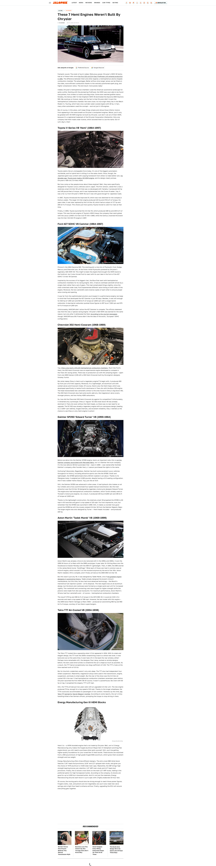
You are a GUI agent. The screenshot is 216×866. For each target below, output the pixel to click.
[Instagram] (144, 2)
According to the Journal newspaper (104, 314)
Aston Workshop (119, 556)
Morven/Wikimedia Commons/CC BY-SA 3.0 (112, 262)
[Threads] (140, 2)
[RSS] (151, 2)
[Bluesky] (130, 2)
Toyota (121, 61)
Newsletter (161, 3)
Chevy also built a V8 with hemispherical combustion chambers (84, 368)
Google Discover (99, 67)
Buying (115, 2)
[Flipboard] (133, 2)
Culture (60, 10)
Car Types (106, 2)
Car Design (68, 10)
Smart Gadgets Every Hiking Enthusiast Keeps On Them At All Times (98, 850)
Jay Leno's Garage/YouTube (116, 166)
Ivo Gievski (62, 22)
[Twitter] (137, 2)
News (81, 2)
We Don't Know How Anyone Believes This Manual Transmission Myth (64, 850)
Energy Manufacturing (117, 740)
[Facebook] (126, 2)
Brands (97, 2)
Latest (74, 2)
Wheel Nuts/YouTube (118, 648)
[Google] (147, 2)
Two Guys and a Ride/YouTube (115, 363)
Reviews (88, 2)
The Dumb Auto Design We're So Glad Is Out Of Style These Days (116, 849)
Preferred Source (83, 67)
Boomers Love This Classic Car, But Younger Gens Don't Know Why (81, 849)
